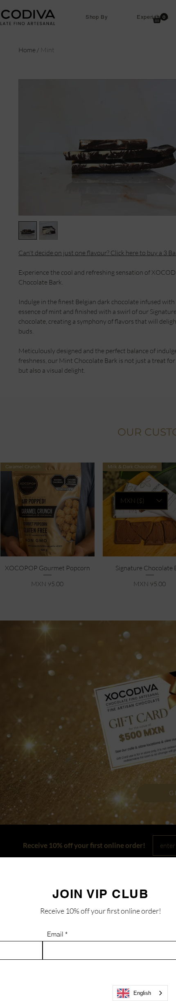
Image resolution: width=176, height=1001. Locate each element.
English (142, 993)
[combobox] (140, 993)
